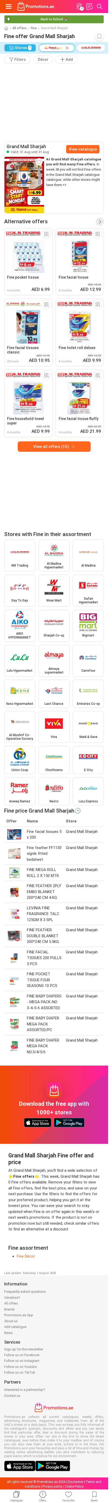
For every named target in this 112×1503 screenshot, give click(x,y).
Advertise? (12, 1298)
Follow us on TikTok (19, 1372)
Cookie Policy (74, 1486)
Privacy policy (52, 1486)
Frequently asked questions (25, 1292)
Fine (34, 28)
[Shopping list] (89, 6)
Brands (9, 1309)
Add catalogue (15, 1327)
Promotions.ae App (18, 1315)
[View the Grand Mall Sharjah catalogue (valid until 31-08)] (24, 185)
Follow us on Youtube (20, 1367)
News (8, 1333)
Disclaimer (75, 1482)
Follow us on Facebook (22, 1355)
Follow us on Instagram (21, 1361)
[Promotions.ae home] (35, 6)
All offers (20, 28)
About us (11, 1321)
